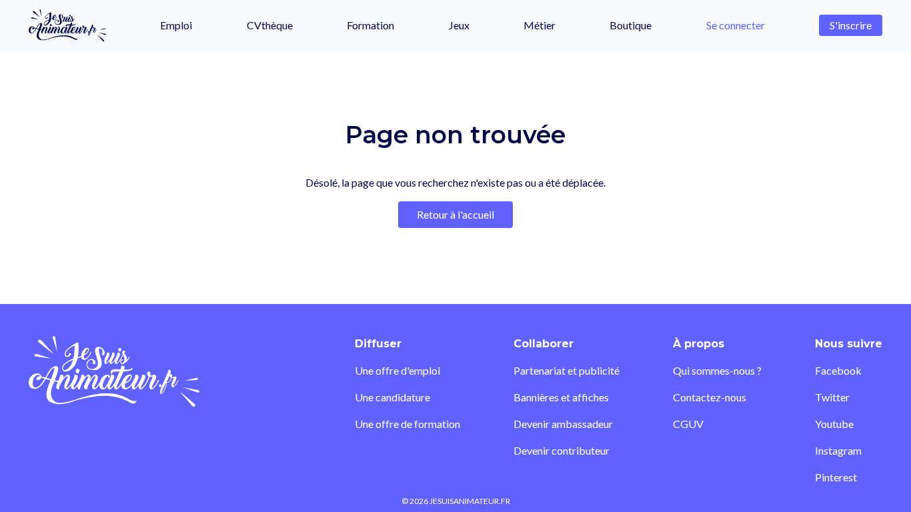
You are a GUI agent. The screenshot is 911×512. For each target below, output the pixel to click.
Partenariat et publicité (567, 370)
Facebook (838, 370)
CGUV (688, 423)
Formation (370, 25)
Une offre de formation (407, 423)
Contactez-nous (709, 397)
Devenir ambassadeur (563, 423)
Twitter (832, 397)
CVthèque (270, 25)
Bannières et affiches (561, 397)
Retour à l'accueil (455, 214)
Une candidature (392, 397)
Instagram (838, 450)
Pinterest (836, 477)
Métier (540, 25)
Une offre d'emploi (397, 370)
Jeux (459, 25)
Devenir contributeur (562, 450)
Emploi (176, 25)
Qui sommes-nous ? (717, 370)
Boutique (631, 25)
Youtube (834, 423)
